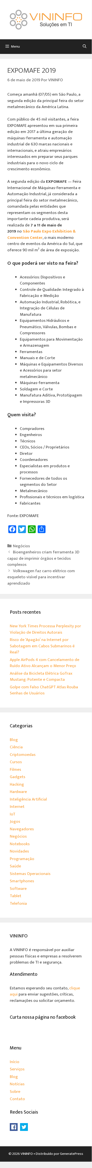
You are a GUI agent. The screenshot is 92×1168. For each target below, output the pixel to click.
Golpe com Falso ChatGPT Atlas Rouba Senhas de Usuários (44, 690)
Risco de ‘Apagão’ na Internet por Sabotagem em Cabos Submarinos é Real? (42, 646)
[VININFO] (46, 19)
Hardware (18, 791)
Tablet (15, 896)
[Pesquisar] (84, 46)
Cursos (16, 762)
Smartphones (22, 881)
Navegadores (22, 829)
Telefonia (18, 903)
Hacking (17, 784)
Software (18, 888)
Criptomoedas (22, 754)
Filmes (15, 769)
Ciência (16, 747)
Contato (17, 1099)
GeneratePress (71, 1154)
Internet (17, 806)
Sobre (15, 1091)
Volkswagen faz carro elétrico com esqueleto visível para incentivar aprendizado (41, 577)
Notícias (17, 1084)
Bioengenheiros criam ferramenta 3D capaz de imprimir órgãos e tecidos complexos (43, 558)
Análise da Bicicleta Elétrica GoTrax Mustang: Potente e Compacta (41, 676)
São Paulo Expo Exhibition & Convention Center (41, 234)
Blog (14, 739)
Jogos (15, 821)
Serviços (17, 1069)
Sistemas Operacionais (30, 873)
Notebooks (20, 844)
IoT (12, 814)
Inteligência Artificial (28, 799)
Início (14, 1061)
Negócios (21, 546)
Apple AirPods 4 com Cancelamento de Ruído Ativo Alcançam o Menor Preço (44, 663)
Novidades (19, 851)
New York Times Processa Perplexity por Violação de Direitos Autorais (45, 629)
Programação (22, 858)
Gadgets (17, 776)
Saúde (15, 866)
